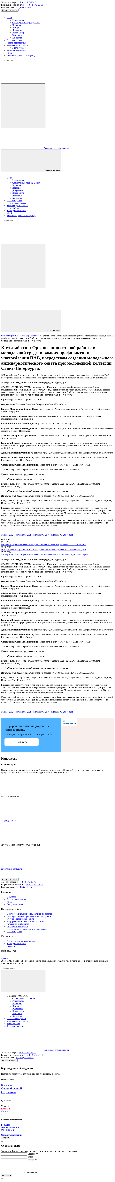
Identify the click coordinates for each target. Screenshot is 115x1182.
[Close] (2, 1063)
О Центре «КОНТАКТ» (23, 998)
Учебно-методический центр (20, 919)
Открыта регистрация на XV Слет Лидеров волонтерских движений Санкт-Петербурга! (43, 549)
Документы (17, 30)
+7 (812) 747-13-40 (27, 2)
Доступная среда (15, 904)
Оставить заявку (9, 1060)
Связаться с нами (9, 10)
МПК (9, 53)
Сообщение (31, 1172)
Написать (22, 742)
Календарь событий (16, 50)
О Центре (11, 897)
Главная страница (9, 335)
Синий (4, 1111)
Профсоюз (17, 25)
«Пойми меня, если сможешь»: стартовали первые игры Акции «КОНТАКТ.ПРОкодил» (43, 544)
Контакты (17, 38)
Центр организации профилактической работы (29, 914)
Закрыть (5, 1138)
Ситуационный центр (17, 926)
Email (30, 1157)
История (16, 27)
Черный (5, 1106)
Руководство (18, 20)
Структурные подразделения (26, 22)
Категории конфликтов (18, 924)
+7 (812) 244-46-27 (25, 7)
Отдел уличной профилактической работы (27, 929)
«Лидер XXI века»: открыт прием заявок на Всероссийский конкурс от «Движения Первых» (45, 554)
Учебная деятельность (17, 45)
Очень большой (11, 1088)
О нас (9, 17)
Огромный (8, 1092)
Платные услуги (14, 40)
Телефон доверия (15, 1026)
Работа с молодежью (16, 43)
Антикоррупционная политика (21, 941)
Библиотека (18, 48)
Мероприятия (13, 1023)
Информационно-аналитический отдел (25, 921)
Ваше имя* (33, 1154)
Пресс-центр (18, 33)
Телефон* (32, 1159)
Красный (5, 1109)
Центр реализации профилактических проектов (30, 916)
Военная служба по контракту (21, 55)
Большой (6, 1085)
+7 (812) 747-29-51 (34, 5)
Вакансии (17, 35)
